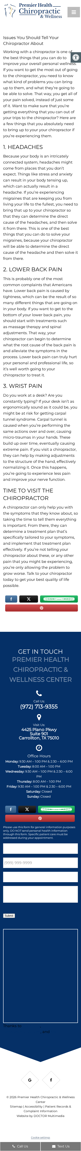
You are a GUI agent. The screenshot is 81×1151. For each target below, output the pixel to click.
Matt (55, 1031)
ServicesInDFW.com (21, 1031)
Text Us (63, 1146)
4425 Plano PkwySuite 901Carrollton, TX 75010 (39, 733)
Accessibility (34, 1106)
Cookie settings (40, 1137)
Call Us (22, 1146)
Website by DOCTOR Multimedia (40, 1116)
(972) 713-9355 (39, 706)
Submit (9, 915)
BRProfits (31, 1026)
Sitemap (16, 1106)
